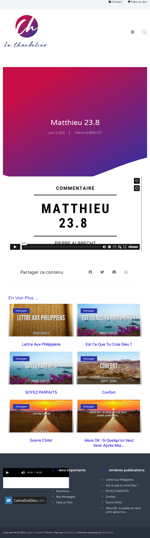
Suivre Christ (41, 440)
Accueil (60, 479)
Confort (109, 392)
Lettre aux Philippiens (41, 344)
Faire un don (139, 1)
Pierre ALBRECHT (88, 132)
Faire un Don (64, 502)
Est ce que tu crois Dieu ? (109, 344)
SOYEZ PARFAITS (41, 392)
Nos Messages (65, 496)
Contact (117, 1)
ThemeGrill (70, 532)
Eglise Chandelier (35, 532)
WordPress (107, 532)
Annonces (62, 491)
